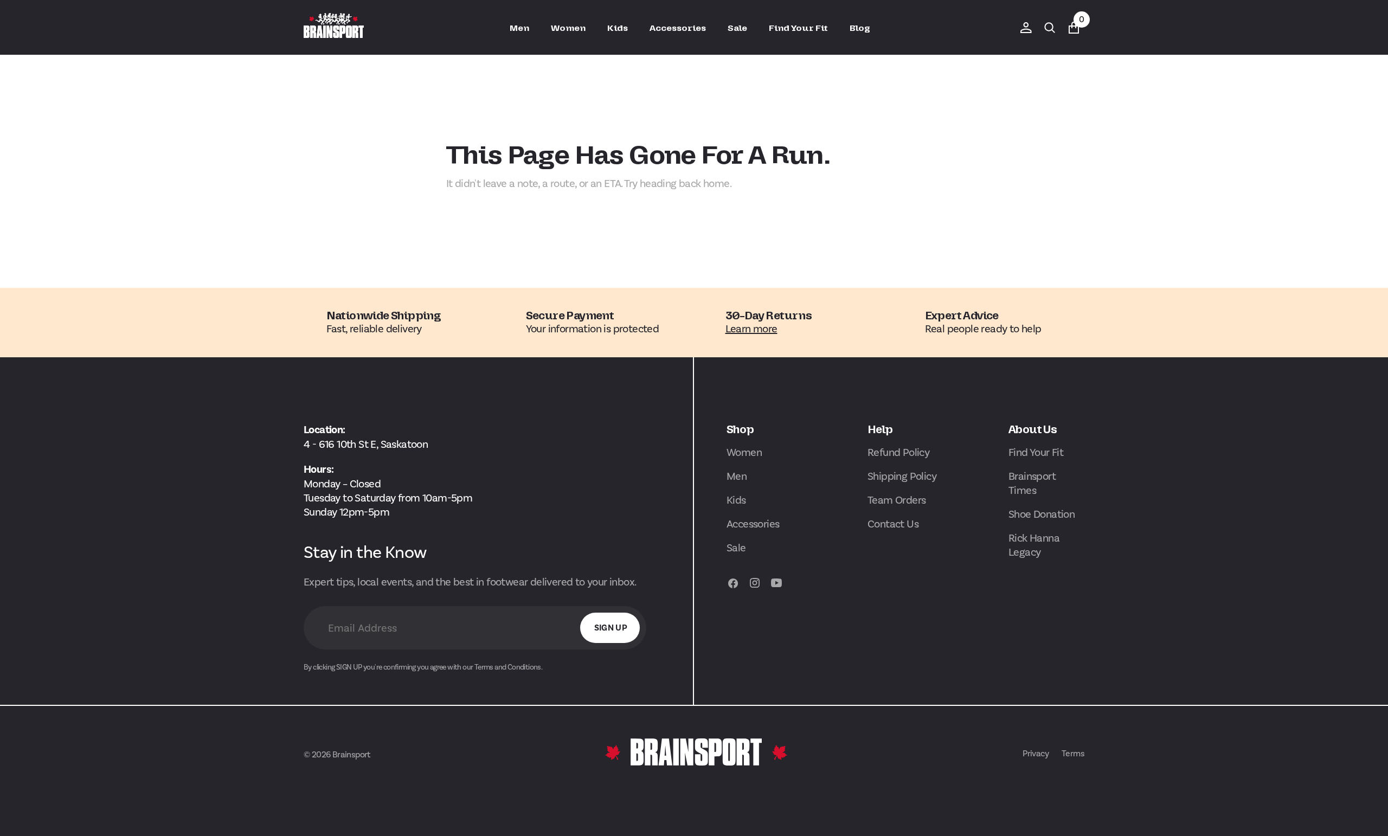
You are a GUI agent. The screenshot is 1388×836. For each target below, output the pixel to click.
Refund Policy (898, 452)
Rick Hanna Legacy (1033, 544)
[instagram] (754, 588)
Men (737, 476)
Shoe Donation (1041, 513)
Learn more (751, 328)
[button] (1026, 27)
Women (744, 452)
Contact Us (893, 523)
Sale (736, 547)
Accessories (753, 523)
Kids (736, 499)
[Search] (1050, 27)
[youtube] (776, 588)
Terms (1073, 753)
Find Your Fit (1035, 452)
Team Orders (897, 499)
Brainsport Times (1032, 483)
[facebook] (733, 588)
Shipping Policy (902, 476)
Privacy (1036, 753)
